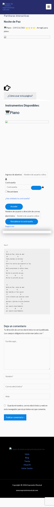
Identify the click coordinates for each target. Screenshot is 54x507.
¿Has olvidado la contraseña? (17, 198)
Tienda (27, 461)
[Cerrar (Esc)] (38, 500)
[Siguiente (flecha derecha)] (16, 505)
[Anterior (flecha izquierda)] (5, 505)
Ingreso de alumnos (13, 174)
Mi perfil (27, 465)
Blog (27, 458)
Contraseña (10, 182)
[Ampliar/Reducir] (5, 500)
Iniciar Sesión (27, 468)
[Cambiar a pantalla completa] (16, 500)
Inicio (27, 454)
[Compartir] (27, 500)
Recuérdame (12, 192)
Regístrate (9, 226)
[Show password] (36, 188)
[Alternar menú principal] (48, 6)
